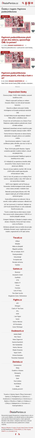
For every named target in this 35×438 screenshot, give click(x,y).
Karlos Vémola (17, 322)
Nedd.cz (6, 401)
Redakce (9, 427)
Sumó (17, 319)
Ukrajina (17, 244)
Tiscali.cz (17, 237)
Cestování (27, 394)
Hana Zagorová (17, 339)
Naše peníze (5, 16)
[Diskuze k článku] (25, 45)
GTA (17, 280)
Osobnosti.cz (17, 330)
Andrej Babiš (17, 334)
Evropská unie (17, 259)
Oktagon (17, 306)
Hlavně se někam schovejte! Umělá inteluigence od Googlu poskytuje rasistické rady (17, 110)
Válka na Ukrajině (17, 246)
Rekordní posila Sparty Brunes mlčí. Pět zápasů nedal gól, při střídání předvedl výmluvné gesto (17, 194)
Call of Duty (17, 290)
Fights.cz (17, 299)
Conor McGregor (18, 327)
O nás (15, 431)
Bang (17, 368)
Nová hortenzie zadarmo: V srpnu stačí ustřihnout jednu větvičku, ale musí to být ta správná (18, 143)
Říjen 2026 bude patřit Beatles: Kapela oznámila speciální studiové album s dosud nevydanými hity (17, 151)
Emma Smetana (17, 355)
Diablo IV (17, 283)
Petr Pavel (17, 337)
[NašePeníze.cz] (9, 3)
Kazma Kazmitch (17, 342)
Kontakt (31, 427)
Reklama (3, 427)
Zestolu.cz (17, 361)
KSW (17, 314)
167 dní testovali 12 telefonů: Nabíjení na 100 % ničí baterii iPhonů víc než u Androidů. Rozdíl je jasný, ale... (17, 206)
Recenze (17, 272)
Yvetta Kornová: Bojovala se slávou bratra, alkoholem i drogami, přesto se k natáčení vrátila (17, 136)
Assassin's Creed (17, 275)
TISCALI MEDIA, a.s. (18, 429)
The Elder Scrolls (17, 293)
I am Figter (17, 316)
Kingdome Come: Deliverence (17, 296)
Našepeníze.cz (16, 403)
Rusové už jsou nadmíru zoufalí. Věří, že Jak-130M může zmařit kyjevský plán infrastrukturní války (17, 171)
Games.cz (17, 268)
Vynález (17, 265)
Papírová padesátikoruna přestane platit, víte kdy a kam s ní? (17, 75)
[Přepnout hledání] (23, 3)
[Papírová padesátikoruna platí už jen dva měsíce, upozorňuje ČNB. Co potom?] (17, 24)
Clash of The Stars (17, 308)
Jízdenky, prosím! (17, 389)
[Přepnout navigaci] (26, 3)
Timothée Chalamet (17, 358)
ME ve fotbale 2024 (17, 252)
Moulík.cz (13, 401)
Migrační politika (17, 249)
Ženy (21, 394)
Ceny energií (17, 257)
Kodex (26, 427)
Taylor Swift (17, 353)
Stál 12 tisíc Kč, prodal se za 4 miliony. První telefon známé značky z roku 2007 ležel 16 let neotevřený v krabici (17, 179)
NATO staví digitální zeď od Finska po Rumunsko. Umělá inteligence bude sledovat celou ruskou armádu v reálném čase (17, 186)
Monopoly (17, 373)
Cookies (14, 427)
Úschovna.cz (27, 399)
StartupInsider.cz (17, 405)
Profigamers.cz (16, 396)
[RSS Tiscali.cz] (19, 434)
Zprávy (12, 394)
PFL (17, 311)
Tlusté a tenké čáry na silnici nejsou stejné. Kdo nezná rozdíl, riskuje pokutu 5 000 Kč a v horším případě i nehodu (17, 214)
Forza (17, 285)
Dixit (17, 378)
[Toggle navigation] (32, 3)
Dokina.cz (27, 401)
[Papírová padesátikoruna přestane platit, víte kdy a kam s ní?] (17, 60)
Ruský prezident (17, 254)
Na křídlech (17, 384)
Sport (17, 394)
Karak (17, 386)
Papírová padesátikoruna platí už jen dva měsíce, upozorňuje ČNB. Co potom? (16, 40)
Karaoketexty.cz (17, 399)
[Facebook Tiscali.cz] (15, 434)
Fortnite (17, 288)
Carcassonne (17, 365)
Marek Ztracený (17, 350)
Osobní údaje (20, 427)
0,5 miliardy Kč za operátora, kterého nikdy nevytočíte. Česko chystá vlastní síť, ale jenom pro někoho (17, 164)
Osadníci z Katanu (17, 370)
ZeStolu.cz (25, 396)
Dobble (17, 376)
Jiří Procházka (17, 324)
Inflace (17, 241)
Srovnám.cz (25, 403)
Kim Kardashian (17, 345)
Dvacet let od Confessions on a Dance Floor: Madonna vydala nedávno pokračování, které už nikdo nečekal (17, 123)
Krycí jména (17, 381)
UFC (17, 303)
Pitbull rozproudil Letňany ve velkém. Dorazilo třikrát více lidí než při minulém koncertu (17, 103)
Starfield (17, 277)
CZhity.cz (8, 403)
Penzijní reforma (17, 262)
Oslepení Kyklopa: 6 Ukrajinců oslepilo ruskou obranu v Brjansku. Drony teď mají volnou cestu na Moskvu (17, 221)
